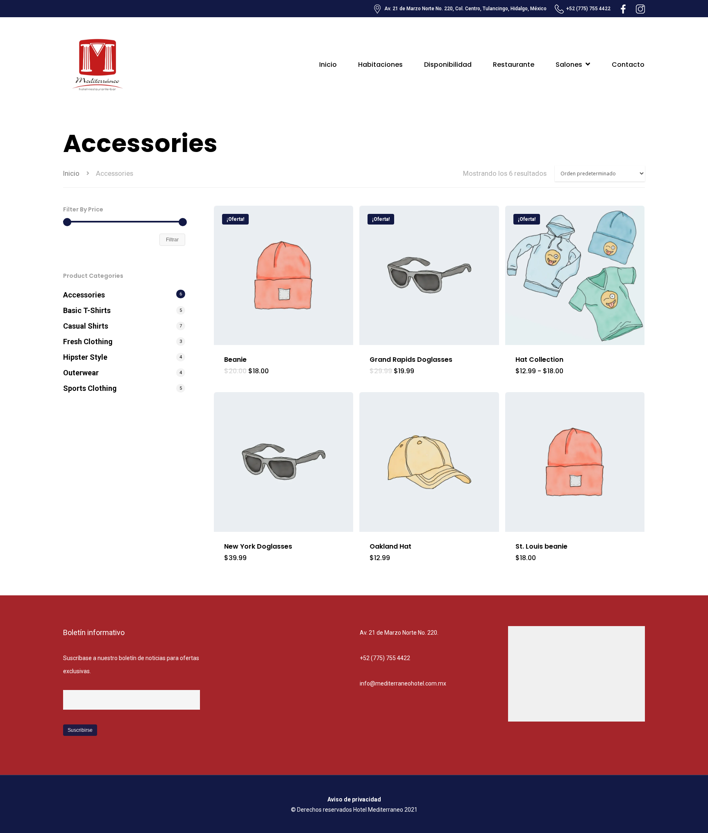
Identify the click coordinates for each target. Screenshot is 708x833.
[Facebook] (623, 9)
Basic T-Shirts (87, 310)
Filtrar (172, 240)
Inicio (328, 64)
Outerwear (81, 372)
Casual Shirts (85, 326)
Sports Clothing (90, 388)
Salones (569, 64)
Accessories (84, 295)
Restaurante (513, 64)
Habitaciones (380, 64)
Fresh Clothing (88, 341)
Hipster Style (85, 357)
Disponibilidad (448, 64)
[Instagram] (640, 9)
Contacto (628, 64)
